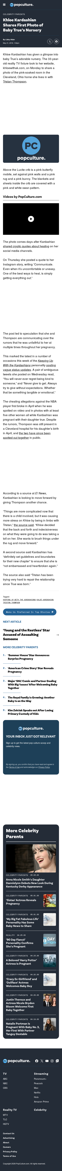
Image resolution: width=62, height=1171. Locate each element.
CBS (5, 1087)
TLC (5, 1119)
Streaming (41, 1073)
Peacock (38, 1083)
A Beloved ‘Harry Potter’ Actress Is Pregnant (21, 961)
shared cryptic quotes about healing (26, 246)
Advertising (9, 1138)
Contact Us (8, 1133)
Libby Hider (10, 39)
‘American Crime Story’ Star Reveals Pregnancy (31, 669)
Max (36, 1087)
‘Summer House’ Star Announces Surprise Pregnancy (28, 656)
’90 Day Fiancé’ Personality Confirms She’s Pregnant (19, 943)
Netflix (37, 1092)
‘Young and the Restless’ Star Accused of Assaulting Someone (26, 634)
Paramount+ (40, 1078)
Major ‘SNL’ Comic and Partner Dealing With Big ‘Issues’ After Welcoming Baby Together (32, 684)
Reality (10, 935)
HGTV (6, 1123)
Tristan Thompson (14, 81)
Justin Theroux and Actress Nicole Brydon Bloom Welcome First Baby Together (20, 1004)
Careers (7, 1147)
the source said (24, 525)
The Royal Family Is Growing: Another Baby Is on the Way (31, 699)
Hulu (36, 1097)
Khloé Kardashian (45, 599)
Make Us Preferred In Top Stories (29, 612)
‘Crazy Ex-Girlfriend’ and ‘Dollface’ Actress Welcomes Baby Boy (21, 982)
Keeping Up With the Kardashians (19, 599)
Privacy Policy (44, 767)
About (6, 1142)
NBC (5, 1083)
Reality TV (10, 1109)
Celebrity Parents (14, 14)
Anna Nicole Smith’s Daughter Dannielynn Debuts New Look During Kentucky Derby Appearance (29, 883)
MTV (5, 1114)
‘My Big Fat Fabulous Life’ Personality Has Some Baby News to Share (22, 922)
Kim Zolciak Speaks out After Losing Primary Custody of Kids (30, 712)
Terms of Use (14, 767)
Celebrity (40, 1109)
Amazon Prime (41, 1101)
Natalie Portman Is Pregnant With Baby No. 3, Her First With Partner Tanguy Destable (22, 1028)
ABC (5, 1078)
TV (5, 1073)
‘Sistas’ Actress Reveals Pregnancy (21, 901)
